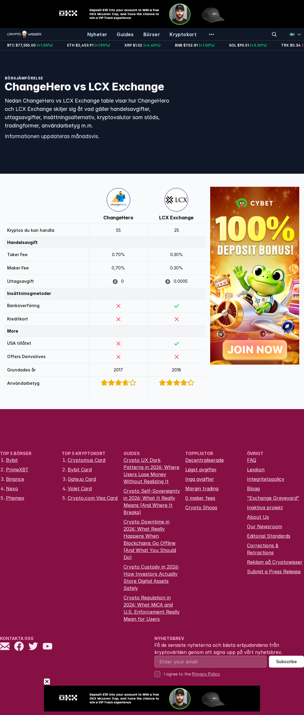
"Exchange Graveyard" (273, 498)
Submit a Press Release (274, 571)
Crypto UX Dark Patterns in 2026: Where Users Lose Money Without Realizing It (151, 470)
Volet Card (80, 488)
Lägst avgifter (201, 470)
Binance (15, 479)
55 (118, 230)
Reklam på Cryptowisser (275, 562)
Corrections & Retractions (262, 549)
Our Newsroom (264, 526)
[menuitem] (97, 34)
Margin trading (201, 488)
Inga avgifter (199, 479)
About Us (258, 517)
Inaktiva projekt (265, 507)
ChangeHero (118, 218)
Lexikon (256, 470)
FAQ (251, 460)
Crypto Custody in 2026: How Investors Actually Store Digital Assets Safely (151, 577)
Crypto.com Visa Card (93, 498)
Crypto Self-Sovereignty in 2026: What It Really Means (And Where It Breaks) (152, 501)
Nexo (12, 488)
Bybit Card (80, 470)
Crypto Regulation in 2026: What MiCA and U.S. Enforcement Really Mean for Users (152, 608)
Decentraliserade (204, 460)
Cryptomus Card (86, 460)
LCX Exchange (176, 218)
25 (176, 230)
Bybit (12, 460)
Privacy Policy (206, 673)
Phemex (15, 498)
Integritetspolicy (265, 479)
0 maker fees (200, 498)
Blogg (253, 488)
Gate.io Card (82, 479)
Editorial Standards (268, 536)
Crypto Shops (201, 507)
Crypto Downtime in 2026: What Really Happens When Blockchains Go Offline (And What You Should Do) (150, 539)
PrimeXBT (17, 470)
